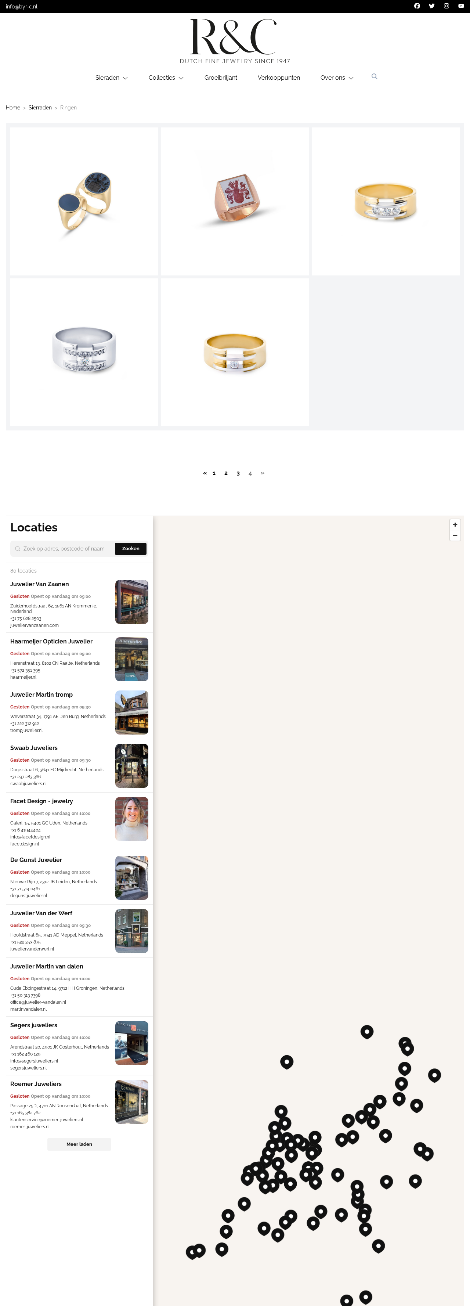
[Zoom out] (455, 535)
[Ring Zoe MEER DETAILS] (235, 352)
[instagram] (446, 6)
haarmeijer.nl (23, 677)
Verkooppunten (279, 77)
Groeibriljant (221, 77)
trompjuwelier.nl (26, 730)
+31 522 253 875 (25, 942)
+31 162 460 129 (25, 1054)
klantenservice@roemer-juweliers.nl (46, 1119)
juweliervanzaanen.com (34, 625)
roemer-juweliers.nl (30, 1126)
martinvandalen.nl (28, 1009)
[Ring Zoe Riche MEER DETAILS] (84, 352)
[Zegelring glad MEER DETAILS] (84, 201)
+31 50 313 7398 (25, 995)
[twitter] (432, 6)
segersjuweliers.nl (28, 1068)
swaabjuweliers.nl (28, 783)
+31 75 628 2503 (25, 618)
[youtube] (461, 6)
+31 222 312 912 (24, 723)
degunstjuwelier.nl (28, 895)
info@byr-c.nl (21, 7)
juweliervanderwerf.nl (32, 949)
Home (13, 108)
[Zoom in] (455, 524)
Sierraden (40, 108)
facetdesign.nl (24, 844)
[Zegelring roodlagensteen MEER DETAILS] (235, 201)
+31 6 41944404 (25, 830)
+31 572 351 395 (25, 670)
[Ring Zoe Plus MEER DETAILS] (386, 201)
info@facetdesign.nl (30, 837)
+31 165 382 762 (25, 1112)
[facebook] (417, 6)
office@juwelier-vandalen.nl (38, 1002)
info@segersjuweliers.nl (34, 1061)
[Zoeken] (374, 76)
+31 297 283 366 (25, 776)
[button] (285, 1124)
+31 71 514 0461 (25, 888)
